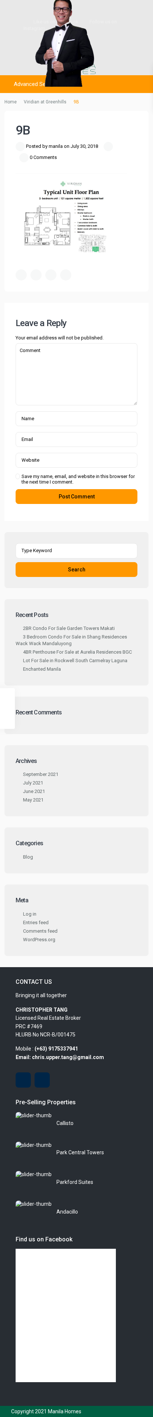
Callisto (65, 1123)
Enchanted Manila (42, 669)
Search (76, 570)
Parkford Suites (74, 1182)
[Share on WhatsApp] (50, 275)
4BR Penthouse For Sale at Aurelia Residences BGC (77, 652)
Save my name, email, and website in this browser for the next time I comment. (78, 479)
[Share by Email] (65, 275)
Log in (29, 914)
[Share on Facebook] (21, 275)
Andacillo (67, 1212)
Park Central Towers (80, 1152)
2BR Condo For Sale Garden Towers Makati (69, 628)
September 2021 (40, 774)
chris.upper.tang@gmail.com (68, 1057)
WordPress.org (39, 939)
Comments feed (40, 931)
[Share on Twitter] (36, 275)
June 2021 (34, 791)
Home (10, 101)
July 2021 (33, 783)
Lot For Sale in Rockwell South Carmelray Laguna (75, 660)
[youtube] (23, 1080)
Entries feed (36, 922)
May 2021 (33, 800)
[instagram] (42, 1080)
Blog (28, 857)
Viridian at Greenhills (45, 101)
